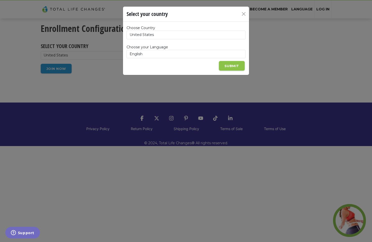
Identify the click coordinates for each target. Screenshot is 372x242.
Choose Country (141, 28)
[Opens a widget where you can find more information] (22, 233)
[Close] (243, 13)
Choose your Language (147, 47)
